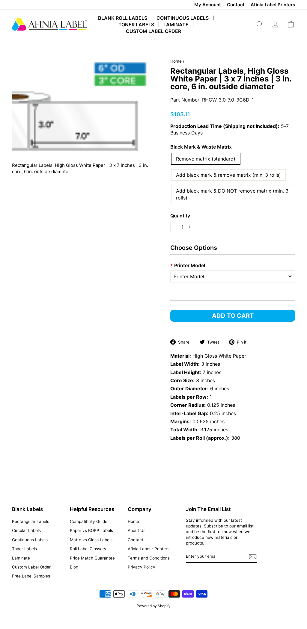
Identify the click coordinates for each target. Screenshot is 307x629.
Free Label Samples (31, 576)
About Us (136, 530)
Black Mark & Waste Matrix (201, 147)
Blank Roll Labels (122, 18)
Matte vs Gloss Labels (91, 539)
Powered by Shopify (154, 606)
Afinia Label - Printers (148, 548)
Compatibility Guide (88, 521)
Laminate (176, 24)
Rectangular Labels (30, 521)
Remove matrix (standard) (205, 159)
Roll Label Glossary (88, 548)
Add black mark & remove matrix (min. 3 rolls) (228, 175)
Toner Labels (136, 24)
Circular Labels (26, 530)
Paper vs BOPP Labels (91, 530)
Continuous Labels (182, 18)
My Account (207, 4)
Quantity (180, 216)
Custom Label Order (153, 31)
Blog (74, 567)
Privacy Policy (141, 567)
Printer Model (187, 265)
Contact (236, 4)
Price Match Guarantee (92, 558)
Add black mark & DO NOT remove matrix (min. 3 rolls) (232, 194)
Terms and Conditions (149, 558)
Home (176, 61)
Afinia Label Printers (273, 4)
